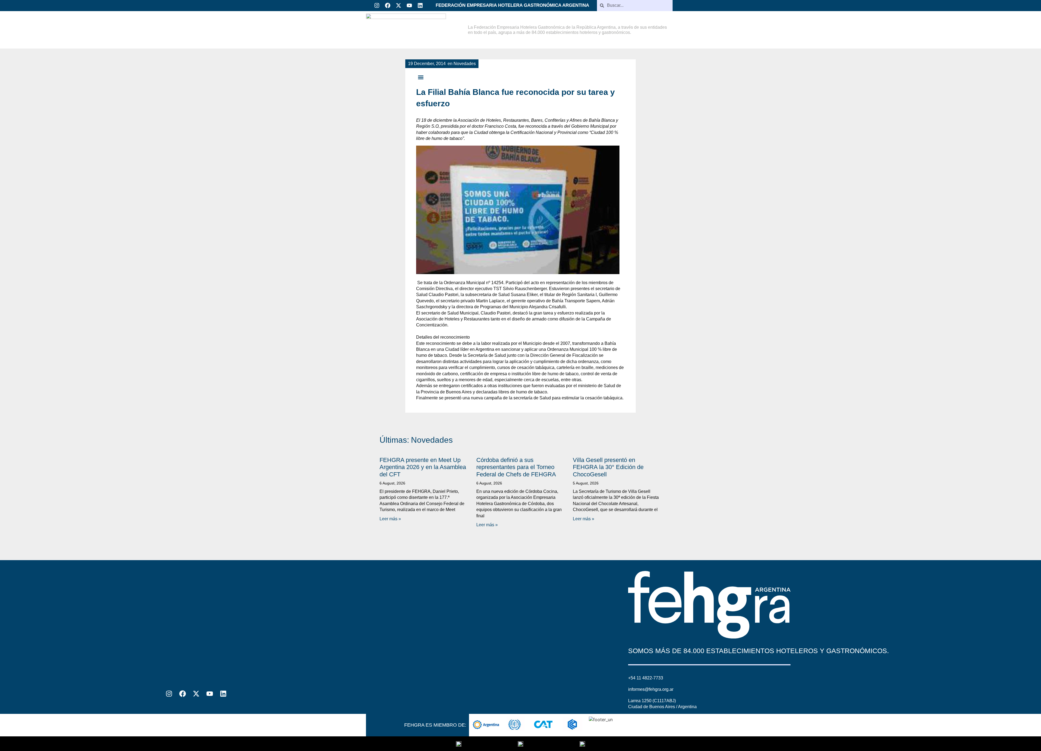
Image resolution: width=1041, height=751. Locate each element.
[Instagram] (376, 5)
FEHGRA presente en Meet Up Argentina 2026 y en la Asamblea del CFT (423, 467)
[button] (420, 77)
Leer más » (390, 518)
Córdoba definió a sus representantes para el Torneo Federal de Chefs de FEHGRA (516, 467)
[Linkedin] (420, 5)
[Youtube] (409, 5)
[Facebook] (387, 5)
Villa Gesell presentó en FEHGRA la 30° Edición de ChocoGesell (608, 467)
